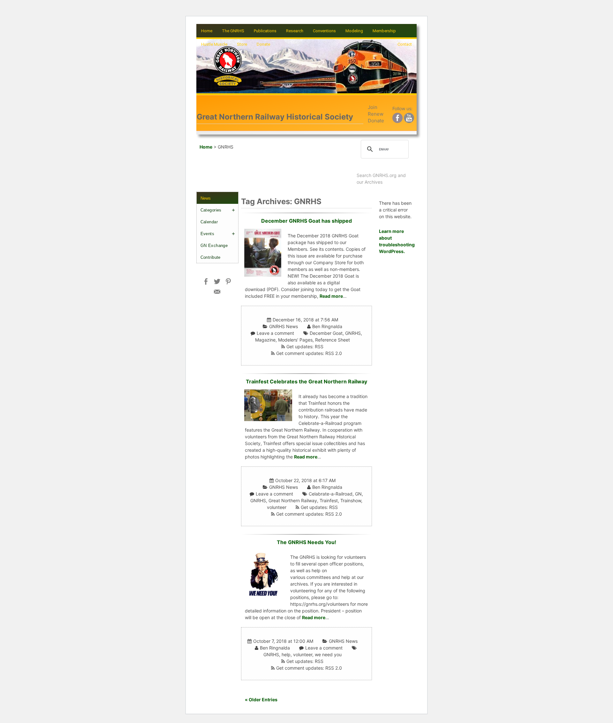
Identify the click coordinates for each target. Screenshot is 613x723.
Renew (375, 114)
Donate (263, 44)
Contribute (211, 257)
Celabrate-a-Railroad (330, 493)
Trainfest (329, 500)
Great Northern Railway (293, 500)
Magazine (265, 339)
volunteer (276, 507)
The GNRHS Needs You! (306, 542)
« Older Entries (261, 699)
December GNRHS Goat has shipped (306, 221)
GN (358, 493)
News (206, 198)
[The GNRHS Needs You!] (264, 573)
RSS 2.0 (333, 353)
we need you (328, 654)
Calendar (209, 221)
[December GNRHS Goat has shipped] (262, 252)
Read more (331, 296)
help (286, 654)
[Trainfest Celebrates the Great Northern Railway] (268, 404)
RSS (319, 346)
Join (372, 107)
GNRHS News (283, 326)
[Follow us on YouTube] (409, 117)
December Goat (326, 333)
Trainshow (350, 500)
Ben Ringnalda (327, 326)
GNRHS (353, 333)
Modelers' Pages (295, 339)
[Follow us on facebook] (397, 117)
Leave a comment (275, 333)
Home (206, 30)
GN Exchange (214, 245)
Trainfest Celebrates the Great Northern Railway (306, 381)
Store (242, 44)
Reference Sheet (332, 339)
